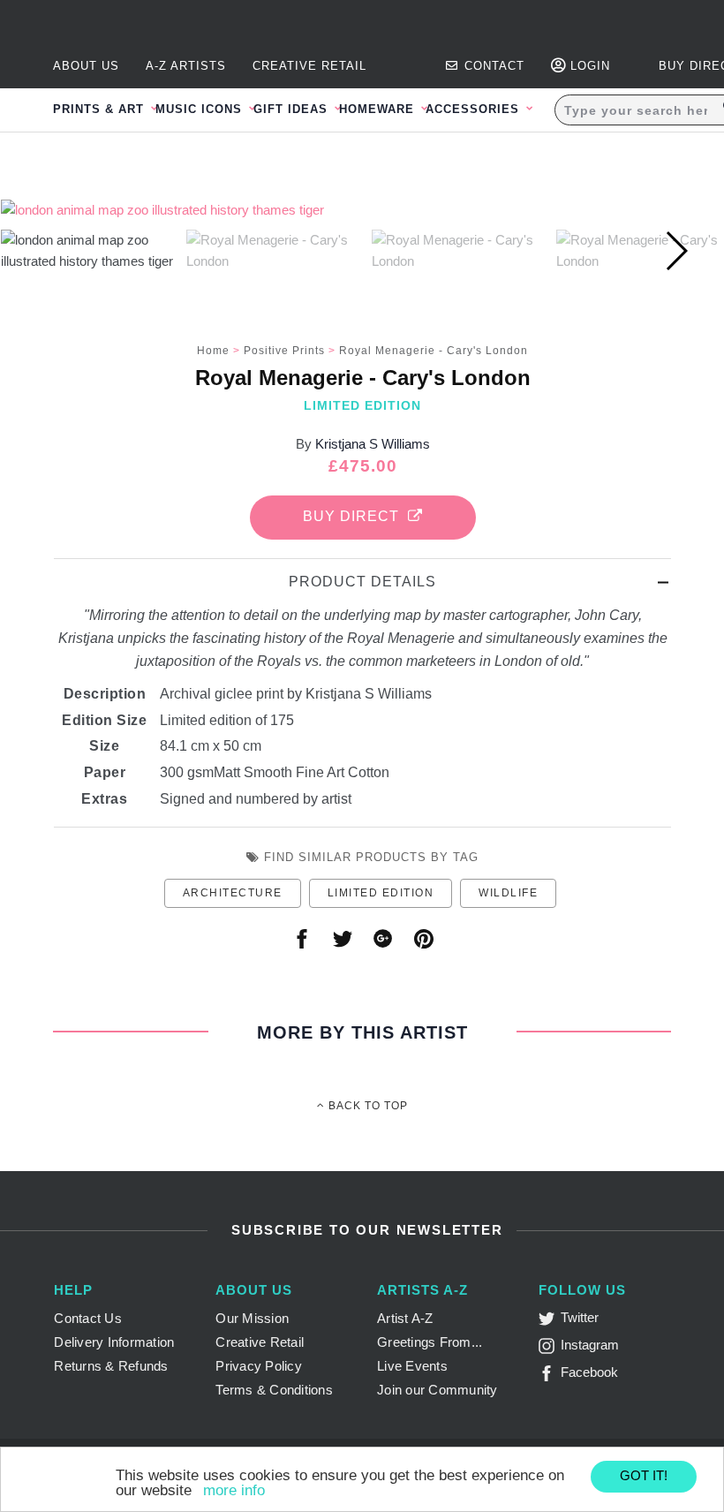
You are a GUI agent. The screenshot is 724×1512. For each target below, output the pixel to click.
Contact (492, 65)
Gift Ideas (292, 109)
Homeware (379, 109)
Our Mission (252, 1318)
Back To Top (366, 1106)
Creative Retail (309, 65)
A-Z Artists (186, 65)
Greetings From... (429, 1341)
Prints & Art (100, 109)
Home (213, 350)
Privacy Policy (258, 1365)
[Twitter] (550, 1321)
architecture (233, 893)
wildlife (508, 893)
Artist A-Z (405, 1318)
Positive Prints (284, 350)
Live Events (412, 1365)
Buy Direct (355, 516)
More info (234, 1490)
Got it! (643, 1475)
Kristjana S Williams (372, 443)
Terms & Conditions (274, 1389)
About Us (86, 65)
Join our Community (437, 1389)
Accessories (475, 109)
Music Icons (200, 109)
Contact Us (88, 1318)
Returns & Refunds (111, 1365)
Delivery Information (114, 1341)
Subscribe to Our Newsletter (364, 1229)
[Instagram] (550, 1349)
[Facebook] (550, 1376)
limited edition (381, 893)
